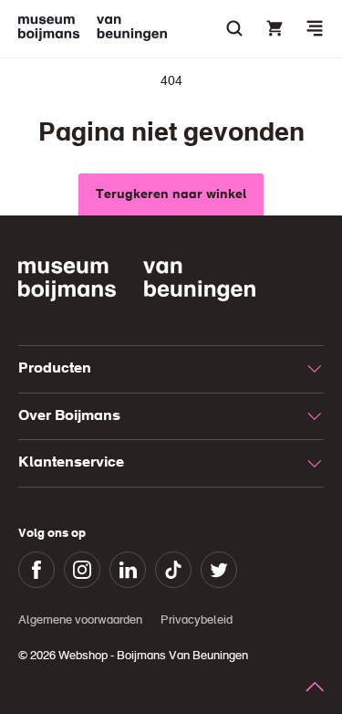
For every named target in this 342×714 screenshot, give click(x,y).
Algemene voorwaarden (80, 620)
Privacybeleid (197, 620)
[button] (315, 28)
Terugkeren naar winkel (171, 194)
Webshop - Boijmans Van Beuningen (153, 656)
